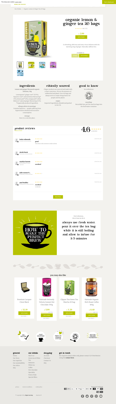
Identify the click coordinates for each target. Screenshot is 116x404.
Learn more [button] (18, 2)
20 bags (75, 55)
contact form (70, 358)
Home (15, 356)
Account (46, 356)
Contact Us (47, 360)
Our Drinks (18, 9)
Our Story (16, 358)
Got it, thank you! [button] (109, 2)
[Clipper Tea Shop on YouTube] (100, 396)
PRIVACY (17, 387)
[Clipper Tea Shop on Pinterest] (91, 396)
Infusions (31, 363)
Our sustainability (19, 363)
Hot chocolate (32, 370)
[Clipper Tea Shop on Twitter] (87, 396)
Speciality (31, 372)
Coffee (30, 367)
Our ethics (16, 365)
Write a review (18, 130)
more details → (24, 316)
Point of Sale (32, 375)
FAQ (14, 368)
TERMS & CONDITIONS (27, 387)
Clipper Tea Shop (29, 395)
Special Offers (32, 377)
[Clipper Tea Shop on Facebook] (82, 396)
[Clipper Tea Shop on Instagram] (96, 396)
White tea (31, 365)
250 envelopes (84, 55)
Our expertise (17, 360)
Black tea (31, 356)
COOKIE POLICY (39, 387)
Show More (58, 197)
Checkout (47, 358)
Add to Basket (81, 37)
